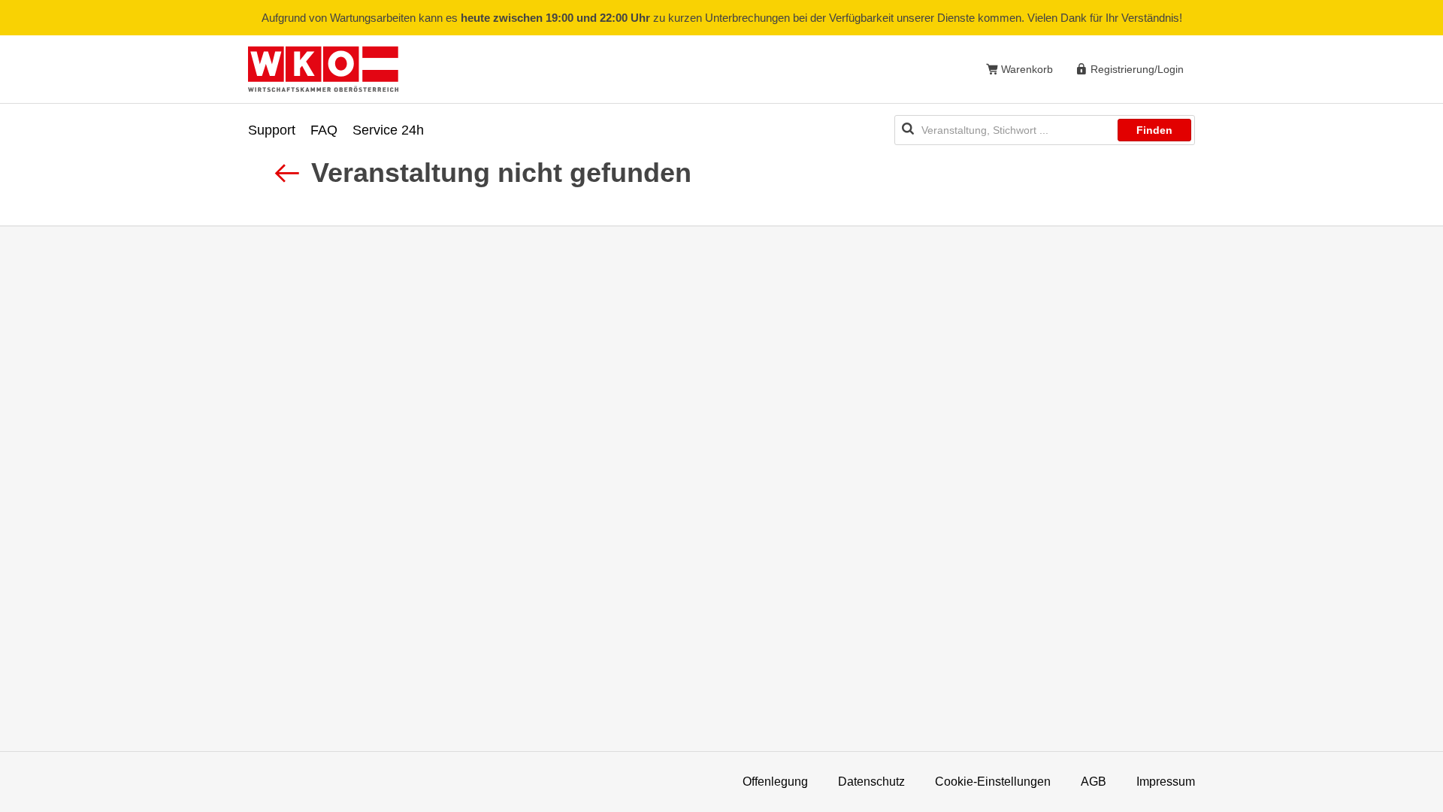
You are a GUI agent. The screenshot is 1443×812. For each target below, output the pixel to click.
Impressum (1165, 781)
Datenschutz (871, 781)
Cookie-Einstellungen (993, 781)
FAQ (323, 130)
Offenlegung (775, 781)
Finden (1154, 130)
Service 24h (388, 130)
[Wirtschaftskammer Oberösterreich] (323, 69)
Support (271, 130)
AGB (1093, 781)
